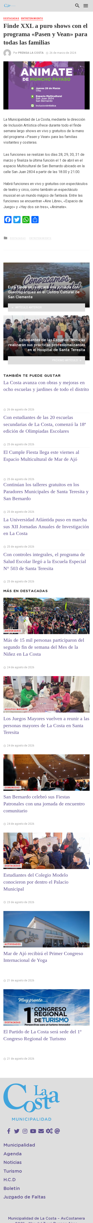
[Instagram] (25, 1131)
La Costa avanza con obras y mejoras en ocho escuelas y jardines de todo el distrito (46, 386)
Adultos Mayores (16, 709)
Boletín (11, 1188)
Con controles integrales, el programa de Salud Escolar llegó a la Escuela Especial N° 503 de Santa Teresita (44, 561)
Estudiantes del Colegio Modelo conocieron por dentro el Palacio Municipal (35, 882)
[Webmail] (57, 1131)
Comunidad (12, 787)
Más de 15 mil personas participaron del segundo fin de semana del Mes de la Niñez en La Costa (43, 647)
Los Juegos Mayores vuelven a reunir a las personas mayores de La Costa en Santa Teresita (46, 725)
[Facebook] (8, 1131)
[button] (85, 65)
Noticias (12, 1162)
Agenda (12, 1154)
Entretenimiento (32, 18)
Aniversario (13, 631)
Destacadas (11, 18)
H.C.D (9, 1180)
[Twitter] (16, 1131)
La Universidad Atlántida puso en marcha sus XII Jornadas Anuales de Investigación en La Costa (46, 526)
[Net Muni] (49, 1131)
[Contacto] (41, 1131)
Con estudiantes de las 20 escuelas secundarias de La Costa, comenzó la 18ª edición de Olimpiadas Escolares (44, 424)
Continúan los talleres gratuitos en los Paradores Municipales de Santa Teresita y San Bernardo (45, 491)
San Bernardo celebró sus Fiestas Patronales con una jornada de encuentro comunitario (44, 803)
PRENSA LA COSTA (31, 52)
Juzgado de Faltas (24, 1197)
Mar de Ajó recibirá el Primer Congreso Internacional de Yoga (43, 957)
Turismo (12, 1171)
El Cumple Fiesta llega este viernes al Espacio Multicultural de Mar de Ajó (41, 455)
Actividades (13, 944)
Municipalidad (19, 1145)
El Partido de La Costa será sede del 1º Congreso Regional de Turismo (42, 1035)
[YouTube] (33, 1131)
